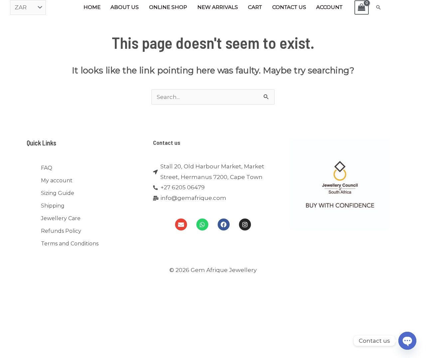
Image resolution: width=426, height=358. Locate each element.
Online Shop (168, 7)
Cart (255, 7)
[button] (378, 7)
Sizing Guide (57, 193)
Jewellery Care (61, 218)
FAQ (46, 168)
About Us (124, 7)
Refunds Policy (61, 231)
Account (329, 7)
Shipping (53, 206)
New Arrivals (217, 7)
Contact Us (289, 7)
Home (92, 7)
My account (57, 180)
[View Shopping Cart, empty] (361, 7)
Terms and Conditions (70, 243)
